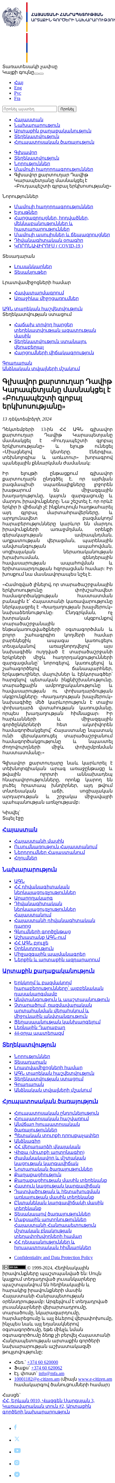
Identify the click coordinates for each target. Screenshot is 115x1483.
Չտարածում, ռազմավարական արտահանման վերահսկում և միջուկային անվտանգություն (53, 1011)
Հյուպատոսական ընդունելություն (56, 1112)
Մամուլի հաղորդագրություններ (53, 169)
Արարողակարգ (33, 897)
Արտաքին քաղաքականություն (52, 130)
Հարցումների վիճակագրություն (54, 352)
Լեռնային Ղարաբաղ (39, 1027)
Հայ (18, 82)
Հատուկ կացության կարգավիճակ (57, 1185)
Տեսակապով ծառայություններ (52, 1213)
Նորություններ (32, 163)
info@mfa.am (51, 1373)
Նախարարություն (37, 125)
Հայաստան (28, 119)
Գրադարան (17, 362)
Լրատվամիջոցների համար (48, 1067)
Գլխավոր (25, 152)
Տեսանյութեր (30, 272)
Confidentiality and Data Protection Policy (53, 1257)
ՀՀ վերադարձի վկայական (47, 1146)
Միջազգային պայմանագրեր (50, 954)
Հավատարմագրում (39, 292)
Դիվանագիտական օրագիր (48, 240)
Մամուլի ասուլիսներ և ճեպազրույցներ (62, 234)
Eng (18, 87)
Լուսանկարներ (33, 266)
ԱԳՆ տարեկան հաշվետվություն (42, 308)
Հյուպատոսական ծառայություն (54, 142)
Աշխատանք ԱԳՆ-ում (40, 937)
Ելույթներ (25, 212)
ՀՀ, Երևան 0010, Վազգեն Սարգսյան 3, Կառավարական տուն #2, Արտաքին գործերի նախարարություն (48, 1406)
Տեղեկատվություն (36, 136)
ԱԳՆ (19, 881)
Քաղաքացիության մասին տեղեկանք (60, 1180)
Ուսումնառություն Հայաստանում (55, 846)
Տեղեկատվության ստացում (48, 1078)
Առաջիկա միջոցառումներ (46, 298)
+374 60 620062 (46, 1367)
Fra (17, 98)
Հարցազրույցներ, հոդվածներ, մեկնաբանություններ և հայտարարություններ (51, 223)
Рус (17, 93)
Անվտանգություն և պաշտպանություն (62, 999)
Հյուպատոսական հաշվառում (51, 1118)
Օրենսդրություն (34, 948)
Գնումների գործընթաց (42, 931)
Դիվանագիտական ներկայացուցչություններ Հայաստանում (45, 909)
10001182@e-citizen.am (37, 1379)
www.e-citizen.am (95, 1379)
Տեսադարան (30, 1061)
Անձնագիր (27, 1141)
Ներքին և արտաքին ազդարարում (57, 959)
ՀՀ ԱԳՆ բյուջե (31, 942)
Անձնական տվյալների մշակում (41, 368)
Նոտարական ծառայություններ (53, 1169)
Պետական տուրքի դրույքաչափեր (56, 1135)
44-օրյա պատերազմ (39, 1033)
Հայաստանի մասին (39, 841)
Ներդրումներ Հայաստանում (49, 852)
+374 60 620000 (42, 1362)
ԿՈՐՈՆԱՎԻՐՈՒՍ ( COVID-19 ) (48, 245)
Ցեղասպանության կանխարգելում (57, 1021)
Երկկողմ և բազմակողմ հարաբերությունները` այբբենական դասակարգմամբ (59, 988)
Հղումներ (25, 857)
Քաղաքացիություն (37, 1174)
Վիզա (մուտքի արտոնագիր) (49, 1152)
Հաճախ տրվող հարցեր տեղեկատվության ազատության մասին (55, 330)
